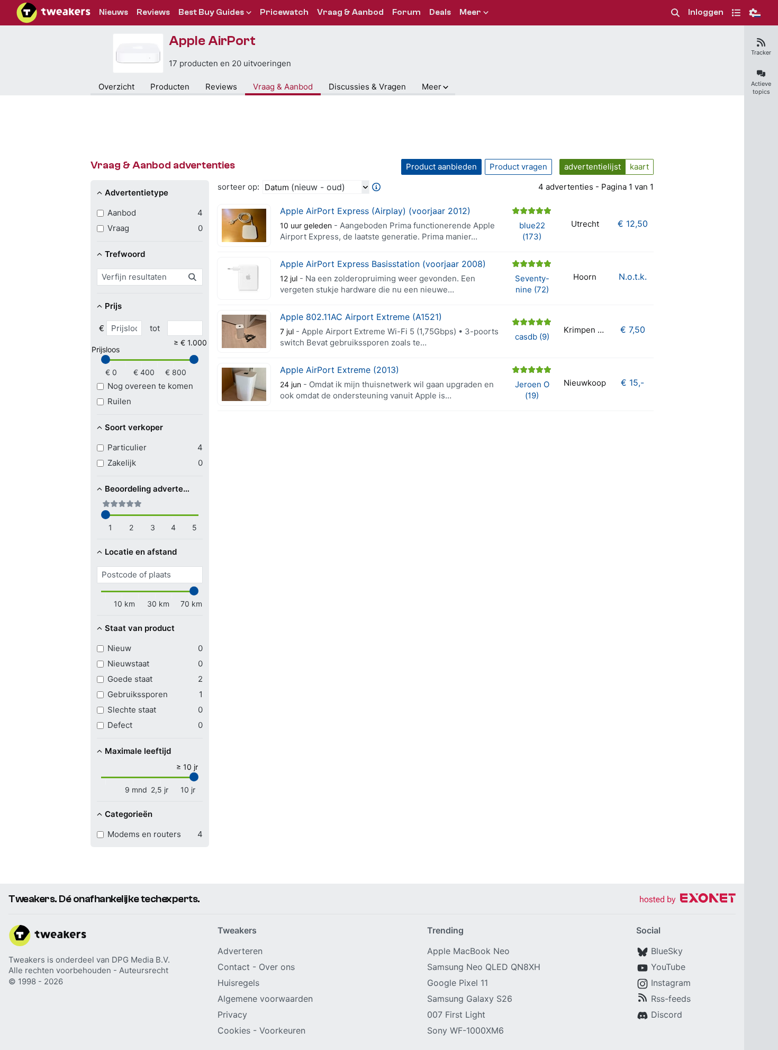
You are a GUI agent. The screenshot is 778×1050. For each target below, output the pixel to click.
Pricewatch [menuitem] (284, 12)
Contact (234, 967)
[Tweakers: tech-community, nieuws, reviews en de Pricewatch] (53, 12)
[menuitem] (675, 13)
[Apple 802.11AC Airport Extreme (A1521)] (244, 331)
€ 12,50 (633, 223)
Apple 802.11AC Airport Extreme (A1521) (361, 317)
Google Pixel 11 (457, 982)
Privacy (232, 1014)
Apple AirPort (212, 41)
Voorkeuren (282, 1030)
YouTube (668, 967)
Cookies (234, 1030)
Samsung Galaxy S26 (469, 998)
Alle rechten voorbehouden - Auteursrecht (88, 970)
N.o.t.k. (633, 276)
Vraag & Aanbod (283, 87)
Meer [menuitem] (470, 12)
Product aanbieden (441, 167)
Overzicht (116, 87)
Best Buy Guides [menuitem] (211, 12)
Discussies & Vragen (367, 87)
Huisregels (238, 982)
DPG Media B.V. (141, 960)
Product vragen (518, 167)
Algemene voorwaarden (265, 998)
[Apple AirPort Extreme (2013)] (244, 384)
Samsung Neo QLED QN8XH (483, 967)
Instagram (671, 982)
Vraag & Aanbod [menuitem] (350, 12)
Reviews (221, 87)
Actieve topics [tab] (761, 87)
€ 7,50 (632, 329)
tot (155, 328)
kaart (639, 167)
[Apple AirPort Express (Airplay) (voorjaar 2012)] (244, 225)
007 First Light (456, 1014)
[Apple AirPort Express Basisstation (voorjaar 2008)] (244, 278)
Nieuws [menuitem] (113, 12)
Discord (666, 1014)
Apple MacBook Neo (468, 951)
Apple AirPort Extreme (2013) (339, 369)
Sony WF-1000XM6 (465, 1030)
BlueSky (667, 951)
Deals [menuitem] (440, 12)
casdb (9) (532, 337)
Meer (431, 87)
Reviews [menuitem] (153, 12)
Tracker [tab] (761, 52)
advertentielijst (592, 167)
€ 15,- (632, 382)
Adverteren (240, 951)
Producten (169, 87)
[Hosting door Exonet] (687, 900)
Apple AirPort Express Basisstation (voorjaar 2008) (383, 264)
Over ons (277, 967)
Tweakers (26, 960)
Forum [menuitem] (406, 12)
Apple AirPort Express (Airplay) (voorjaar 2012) (375, 211)
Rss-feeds (671, 998)
